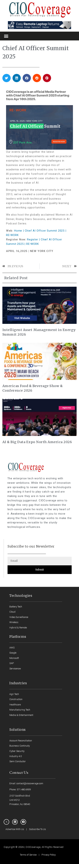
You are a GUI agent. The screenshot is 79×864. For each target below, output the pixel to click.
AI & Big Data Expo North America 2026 (37, 442)
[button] (6, 36)
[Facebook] (23, 822)
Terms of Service (28, 854)
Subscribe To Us (37, 829)
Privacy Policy (49, 854)
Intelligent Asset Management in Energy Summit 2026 (39, 332)
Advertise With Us (15, 829)
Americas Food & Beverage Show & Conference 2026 (32, 388)
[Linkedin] (15, 822)
